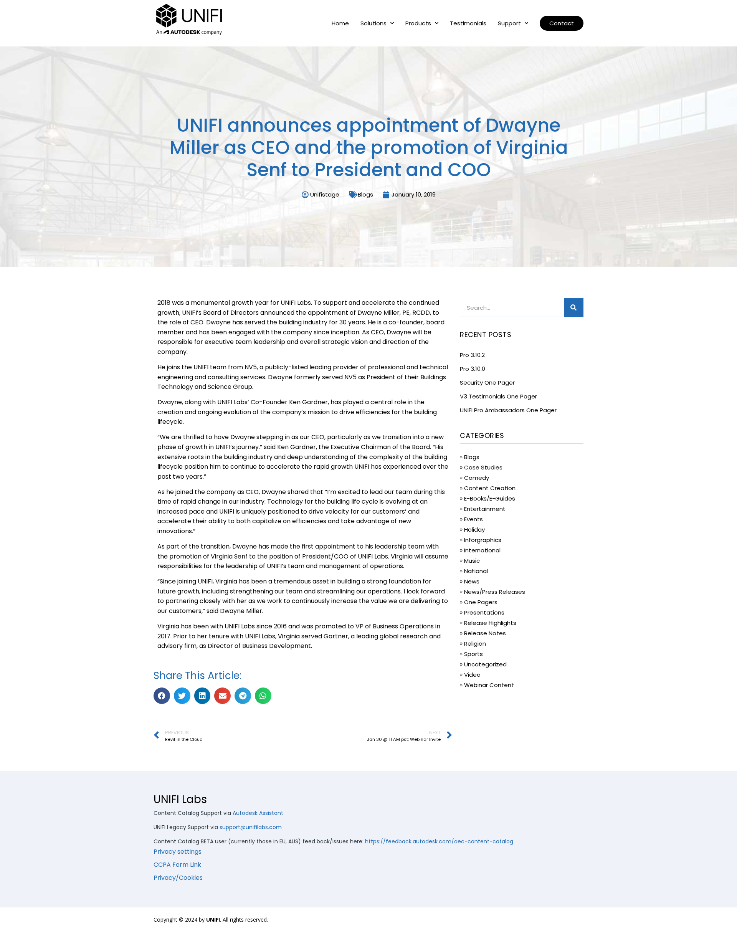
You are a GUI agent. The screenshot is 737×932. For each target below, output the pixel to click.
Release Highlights (490, 623)
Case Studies (483, 467)
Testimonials (468, 23)
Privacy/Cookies (178, 877)
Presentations (484, 612)
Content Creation (490, 488)
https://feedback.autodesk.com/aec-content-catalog (439, 841)
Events (473, 519)
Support (509, 23)
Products (418, 23)
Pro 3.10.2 (472, 355)
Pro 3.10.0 (472, 369)
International (482, 550)
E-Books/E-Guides (489, 498)
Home (340, 23)
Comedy (476, 478)
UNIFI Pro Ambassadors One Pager (508, 410)
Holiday (474, 529)
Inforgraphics (482, 540)
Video (472, 675)
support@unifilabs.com (251, 827)
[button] (561, 23)
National (476, 571)
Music (472, 561)
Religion (475, 644)
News (471, 581)
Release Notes (485, 633)
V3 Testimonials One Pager (498, 396)
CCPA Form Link (177, 864)
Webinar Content (489, 685)
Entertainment (485, 509)
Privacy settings (178, 851)
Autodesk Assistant (258, 813)
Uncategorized (485, 664)
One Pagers (480, 602)
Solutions (373, 23)
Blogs (365, 194)
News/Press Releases (494, 592)
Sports (473, 654)
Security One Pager (487, 382)
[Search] (573, 307)
